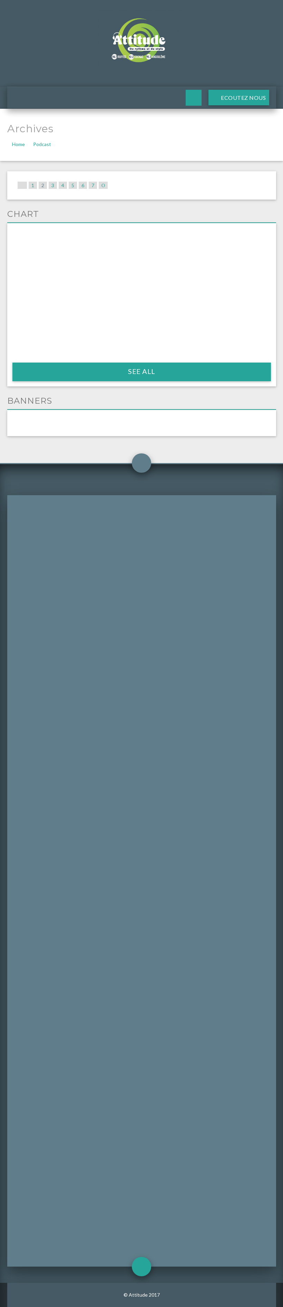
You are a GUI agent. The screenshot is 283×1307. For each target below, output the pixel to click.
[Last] (103, 185)
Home (18, 144)
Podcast (42, 144)
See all (141, 371)
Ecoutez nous (242, 97)
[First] (22, 185)
